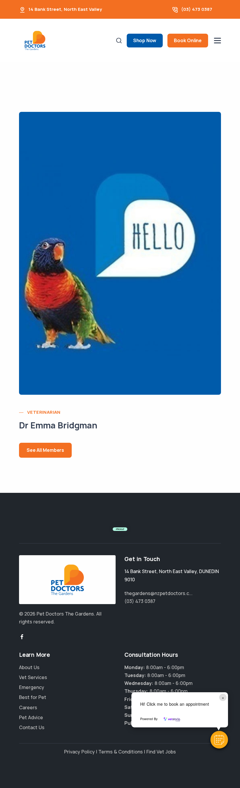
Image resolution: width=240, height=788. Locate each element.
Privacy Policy (79, 751)
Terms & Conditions (120, 751)
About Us (29, 667)
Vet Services (33, 677)
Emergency (31, 687)
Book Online (188, 40)
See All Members (45, 450)
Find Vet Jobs (161, 751)
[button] (219, 739)
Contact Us (31, 727)
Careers (28, 707)
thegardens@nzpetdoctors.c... (158, 593)
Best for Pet (32, 697)
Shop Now (144, 40)
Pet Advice (31, 717)
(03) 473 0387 (196, 9)
